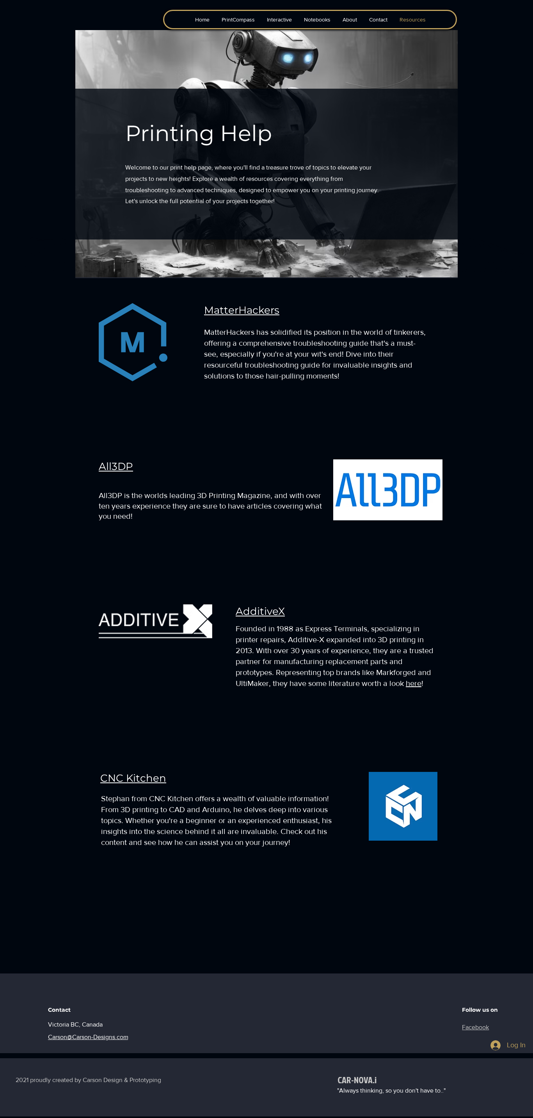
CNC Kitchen (133, 778)
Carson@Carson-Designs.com (88, 1037)
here (413, 683)
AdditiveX (260, 611)
